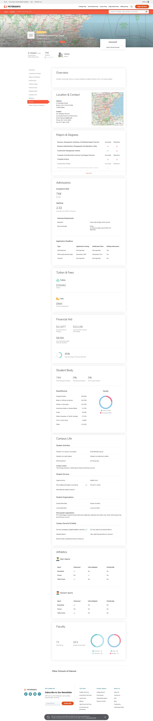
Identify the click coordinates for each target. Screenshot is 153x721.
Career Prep (103, 6)
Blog (5, 2)
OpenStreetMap (141, 15)
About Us (116, 692)
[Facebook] (30, 694)
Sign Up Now (142, 6)
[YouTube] (34, 694)
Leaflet (132, 15)
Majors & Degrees (34, 77)
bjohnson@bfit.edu (66, 118)
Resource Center (101, 701)
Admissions (32, 81)
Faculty (31, 102)
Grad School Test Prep (85, 695)
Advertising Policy (119, 707)
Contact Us (117, 695)
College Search (101, 692)
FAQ (31, 2)
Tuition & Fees (33, 84)
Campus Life (33, 95)
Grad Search (100, 695)
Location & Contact (35, 73)
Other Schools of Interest (36, 105)
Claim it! (62, 42)
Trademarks (117, 704)
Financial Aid (33, 88)
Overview (32, 70)
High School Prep (114, 6)
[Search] (131, 6)
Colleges (12, 12)
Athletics (31, 98)
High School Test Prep (85, 704)
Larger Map (5, 45)
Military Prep (124, 6)
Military (81, 701)
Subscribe (67, 703)
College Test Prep (84, 692)
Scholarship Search (102, 698)
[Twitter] (25, 694)
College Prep (82, 6)
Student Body (33, 91)
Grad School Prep (93, 6)
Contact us (38, 2)
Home (6, 12)
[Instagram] (39, 694)
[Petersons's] (12, 6)
